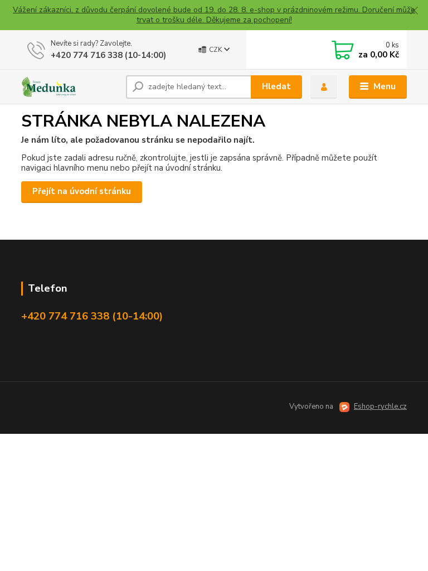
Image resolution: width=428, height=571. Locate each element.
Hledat (276, 86)
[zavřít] (414, 11)
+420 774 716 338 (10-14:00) (108, 55)
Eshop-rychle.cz (380, 406)
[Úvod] (69, 87)
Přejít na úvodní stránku (81, 191)
